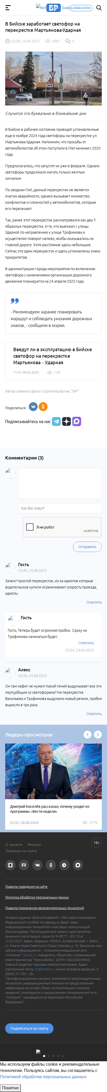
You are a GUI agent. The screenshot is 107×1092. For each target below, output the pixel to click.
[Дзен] (66, 421)
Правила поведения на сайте (26, 886)
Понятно (10, 1088)
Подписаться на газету (29, 1028)
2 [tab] (49, 1056)
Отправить (87, 547)
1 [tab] (44, 1056)
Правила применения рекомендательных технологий (44, 908)
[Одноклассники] (43, 406)
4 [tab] (58, 1056)
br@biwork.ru (44, 969)
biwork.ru (29, 955)
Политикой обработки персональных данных (43, 1077)
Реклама (34, 844)
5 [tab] (63, 1056)
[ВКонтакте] (33, 406)
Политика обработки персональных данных (37, 897)
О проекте (14, 844)
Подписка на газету (21, 850)
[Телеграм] (56, 421)
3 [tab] (53, 1056)
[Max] (76, 421)
